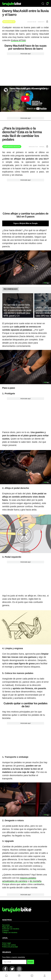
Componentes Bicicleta (11, 146)
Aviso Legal (6, 943)
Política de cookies (9, 945)
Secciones (6, 925)
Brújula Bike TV (8, 21)
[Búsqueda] (43, 3)
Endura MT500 (18, 40)
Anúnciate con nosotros (10, 929)
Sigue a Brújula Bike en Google (25, 223)
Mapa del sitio (7, 927)
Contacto (5, 931)
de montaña (35, 881)
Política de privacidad (10, 947)
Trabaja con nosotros (9, 932)
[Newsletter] (47, 4)
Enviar (30, 962)
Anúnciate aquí (25, 54)
